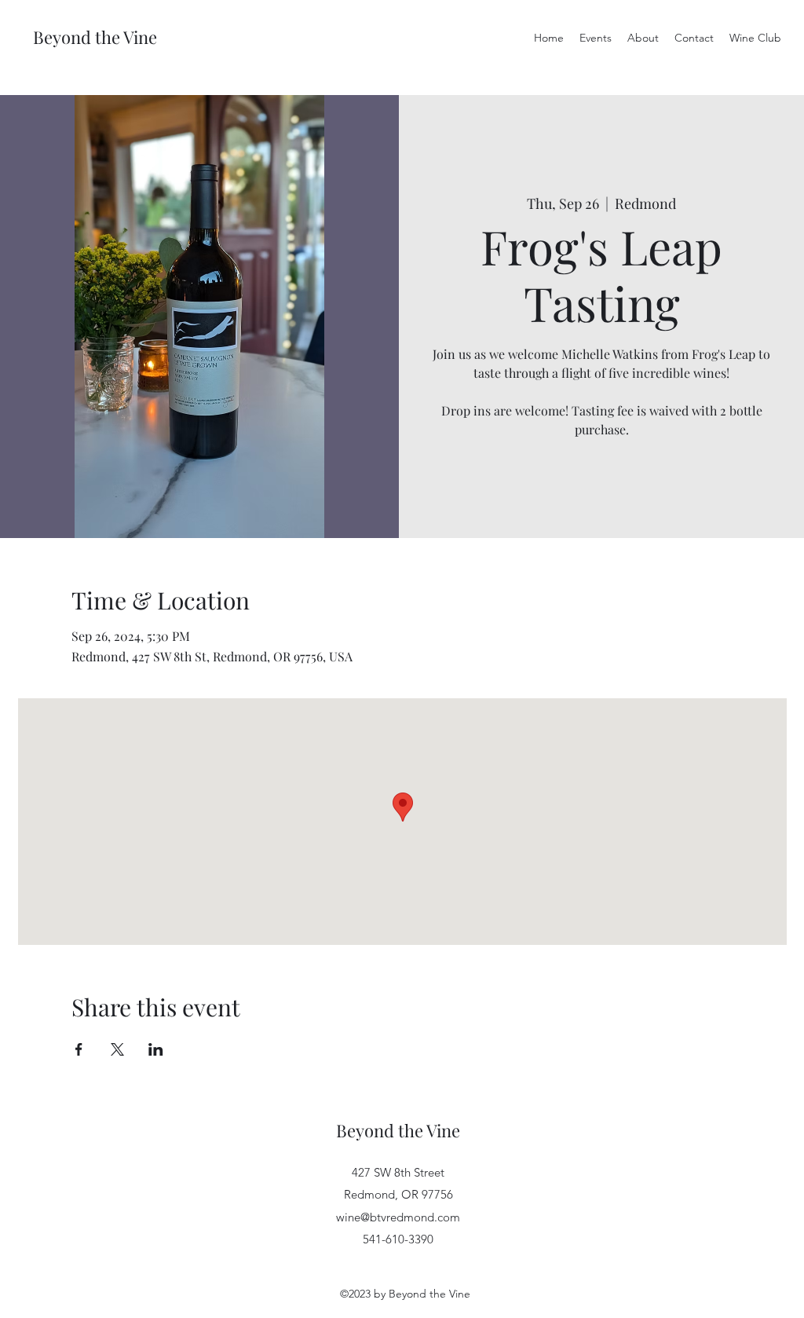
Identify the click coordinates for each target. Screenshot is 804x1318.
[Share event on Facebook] (78, 1049)
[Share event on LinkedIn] (155, 1049)
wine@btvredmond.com (398, 1217)
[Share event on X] (117, 1049)
